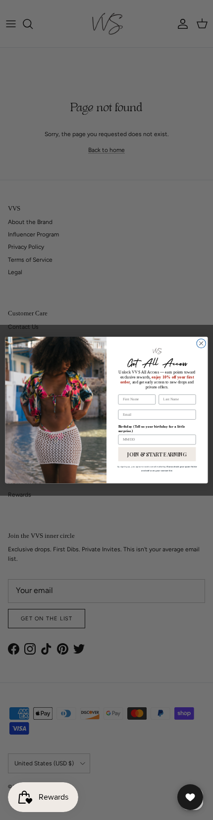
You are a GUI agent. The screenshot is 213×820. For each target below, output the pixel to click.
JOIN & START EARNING (156, 453)
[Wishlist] (190, 797)
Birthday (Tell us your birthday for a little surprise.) (151, 429)
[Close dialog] (201, 343)
